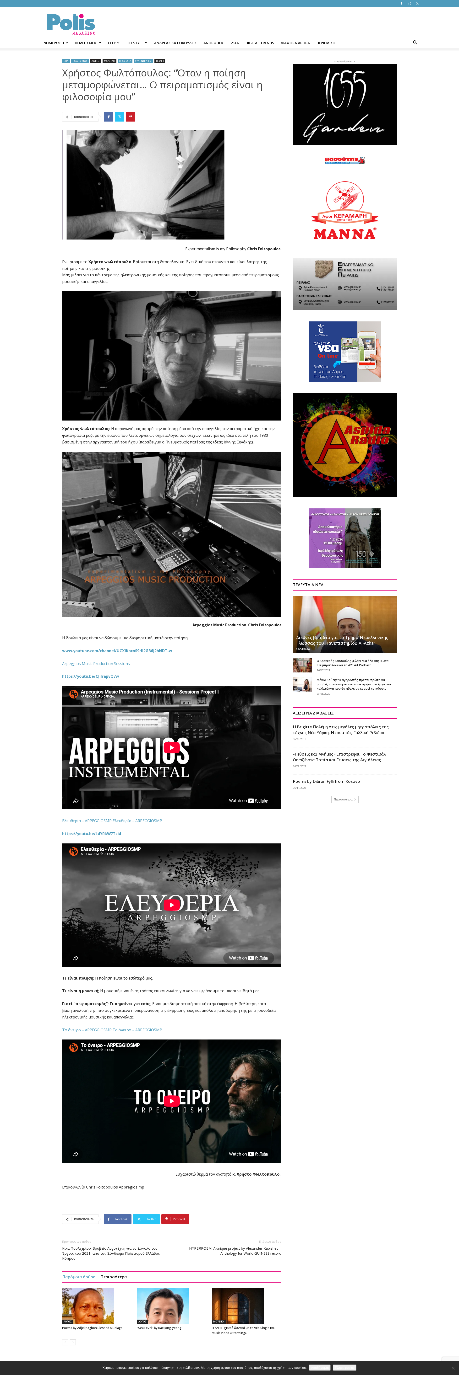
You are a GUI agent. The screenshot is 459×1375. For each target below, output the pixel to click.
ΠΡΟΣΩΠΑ (125, 61)
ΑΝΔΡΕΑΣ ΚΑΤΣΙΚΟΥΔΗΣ (175, 42)
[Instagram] (409, 3)
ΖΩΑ (235, 42)
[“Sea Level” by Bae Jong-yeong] (172, 1306)
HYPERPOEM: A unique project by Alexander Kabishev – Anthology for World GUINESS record (235, 1251)
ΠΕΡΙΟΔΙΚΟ (326, 42)
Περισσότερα (113, 1276)
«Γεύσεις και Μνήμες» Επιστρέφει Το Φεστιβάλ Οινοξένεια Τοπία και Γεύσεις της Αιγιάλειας (339, 756)
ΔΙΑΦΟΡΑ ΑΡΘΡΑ (295, 42)
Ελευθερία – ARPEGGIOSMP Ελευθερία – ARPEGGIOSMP (112, 820)
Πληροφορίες (345, 1368)
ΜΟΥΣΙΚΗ (109, 61)
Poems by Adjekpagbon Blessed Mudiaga (92, 1328)
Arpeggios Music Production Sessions (96, 663)
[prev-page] (65, 1342)
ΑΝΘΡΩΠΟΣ (213, 42)
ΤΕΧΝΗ (160, 61)
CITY (112, 42)
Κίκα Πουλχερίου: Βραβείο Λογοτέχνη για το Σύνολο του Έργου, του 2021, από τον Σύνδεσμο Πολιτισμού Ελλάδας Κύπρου (111, 1253)
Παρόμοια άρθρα (79, 1276)
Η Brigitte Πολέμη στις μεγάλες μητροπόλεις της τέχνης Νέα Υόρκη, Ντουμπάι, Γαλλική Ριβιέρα (341, 729)
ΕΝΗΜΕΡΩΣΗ (53, 42)
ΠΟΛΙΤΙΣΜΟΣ (86, 42)
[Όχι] (453, 1368)
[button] (415, 43)
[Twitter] (417, 3)
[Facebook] (401, 3)
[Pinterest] (130, 117)
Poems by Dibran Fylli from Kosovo (326, 781)
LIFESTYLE (134, 42)
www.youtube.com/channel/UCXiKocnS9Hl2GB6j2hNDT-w (117, 650)
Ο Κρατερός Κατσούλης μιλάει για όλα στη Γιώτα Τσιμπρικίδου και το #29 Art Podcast (352, 663)
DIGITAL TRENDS (260, 42)
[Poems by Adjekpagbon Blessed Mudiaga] (97, 1306)
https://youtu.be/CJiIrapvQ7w (90, 676)
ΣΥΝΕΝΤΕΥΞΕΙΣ (143, 61)
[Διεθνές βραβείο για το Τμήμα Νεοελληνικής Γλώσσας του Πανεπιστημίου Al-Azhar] (345, 624)
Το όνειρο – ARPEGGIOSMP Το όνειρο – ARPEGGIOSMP (112, 1030)
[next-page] (73, 1342)
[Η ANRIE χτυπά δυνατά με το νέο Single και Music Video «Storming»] (247, 1306)
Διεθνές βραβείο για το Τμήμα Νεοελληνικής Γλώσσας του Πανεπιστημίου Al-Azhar (342, 640)
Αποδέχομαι (320, 1368)
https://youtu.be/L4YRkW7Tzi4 (91, 833)
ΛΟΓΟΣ (96, 61)
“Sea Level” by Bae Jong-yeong (159, 1328)
